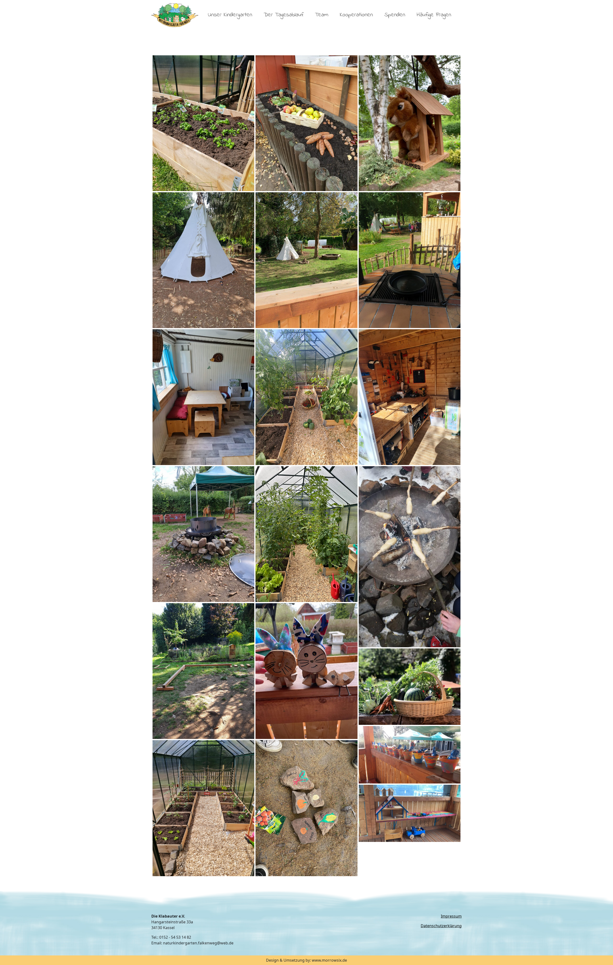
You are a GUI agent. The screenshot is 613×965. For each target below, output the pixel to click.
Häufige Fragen (434, 15)
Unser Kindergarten (230, 15)
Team (321, 15)
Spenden (394, 15)
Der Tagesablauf (283, 15)
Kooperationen (356, 15)
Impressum (451, 916)
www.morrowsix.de (329, 960)
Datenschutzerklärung (441, 925)
